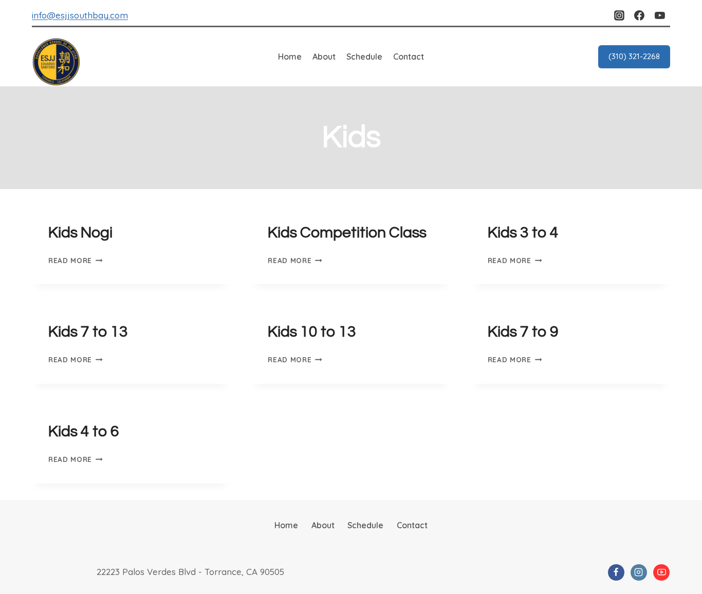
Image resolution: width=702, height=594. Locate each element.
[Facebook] (639, 15)
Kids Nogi (80, 232)
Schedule (364, 56)
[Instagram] (619, 15)
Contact (408, 56)
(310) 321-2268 (634, 56)
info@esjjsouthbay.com (80, 15)
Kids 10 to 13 (312, 332)
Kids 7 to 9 (523, 332)
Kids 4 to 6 (83, 431)
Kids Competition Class (347, 232)
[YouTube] (660, 15)
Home (290, 56)
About (324, 56)
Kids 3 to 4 (523, 232)
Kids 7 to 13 (88, 332)
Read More (75, 260)
